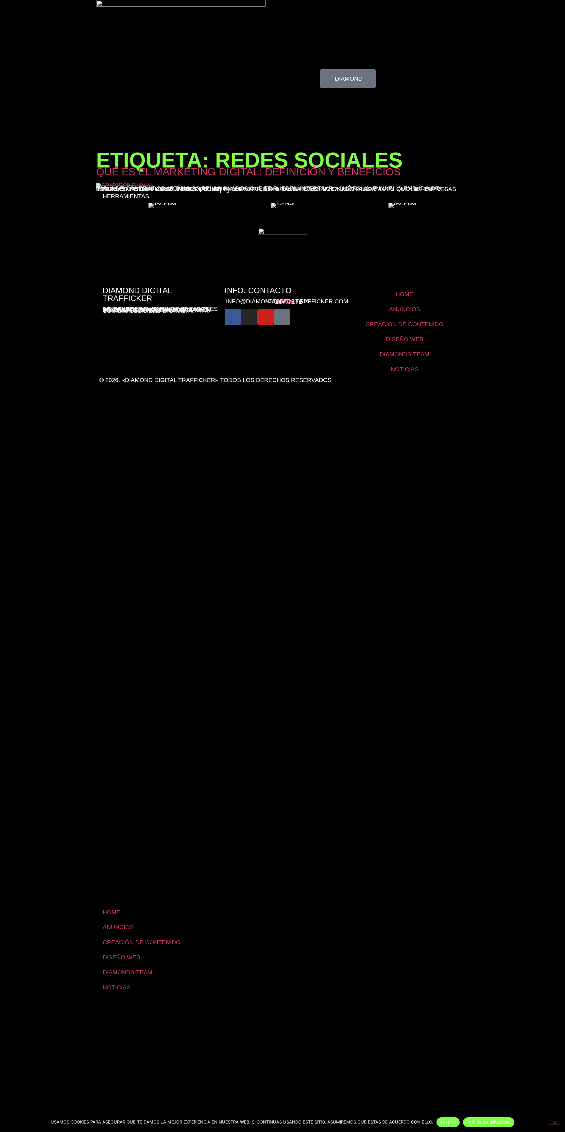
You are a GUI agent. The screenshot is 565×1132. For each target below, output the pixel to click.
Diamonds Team (404, 354)
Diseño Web (404, 339)
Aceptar (448, 1121)
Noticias (405, 369)
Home (404, 294)
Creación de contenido (404, 324)
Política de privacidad (488, 1121)
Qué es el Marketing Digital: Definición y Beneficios (248, 172)
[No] (554, 1122)
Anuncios (404, 309)
